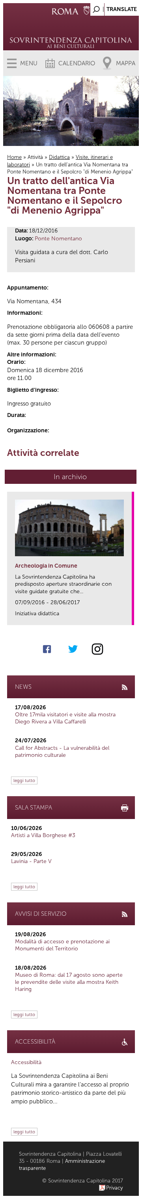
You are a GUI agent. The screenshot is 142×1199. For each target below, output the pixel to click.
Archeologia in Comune (46, 566)
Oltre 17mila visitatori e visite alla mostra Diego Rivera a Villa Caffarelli (65, 718)
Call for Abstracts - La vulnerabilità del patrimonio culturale (62, 751)
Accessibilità (26, 1062)
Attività (35, 157)
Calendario (76, 63)
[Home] (71, 31)
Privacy (114, 1188)
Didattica (59, 157)
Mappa (125, 63)
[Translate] (113, 7)
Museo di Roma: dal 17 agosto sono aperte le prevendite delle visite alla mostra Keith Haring (69, 982)
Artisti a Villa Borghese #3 (43, 835)
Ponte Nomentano (58, 238)
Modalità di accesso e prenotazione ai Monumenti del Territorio (62, 945)
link (128, 616)
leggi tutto (24, 780)
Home (14, 157)
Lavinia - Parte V (31, 861)
